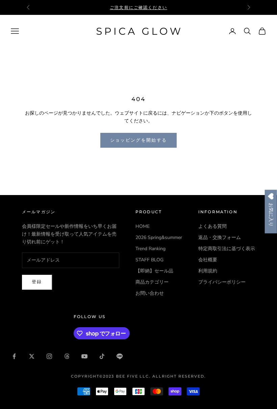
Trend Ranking (150, 248)
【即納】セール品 (154, 271)
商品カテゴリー (152, 282)
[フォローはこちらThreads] (67, 356)
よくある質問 (212, 226)
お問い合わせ (149, 293)
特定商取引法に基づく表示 (226, 248)
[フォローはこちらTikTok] (102, 356)
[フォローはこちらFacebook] (14, 356)
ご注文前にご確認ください (138, 7)
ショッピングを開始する (138, 140)
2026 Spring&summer (158, 237)
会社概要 (207, 260)
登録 (37, 282)
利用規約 (207, 271)
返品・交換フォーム (219, 237)
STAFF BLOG (149, 260)
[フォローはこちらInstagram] (49, 356)
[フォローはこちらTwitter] (31, 356)
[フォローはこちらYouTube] (84, 356)
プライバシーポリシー (222, 282)
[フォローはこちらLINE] (119, 356)
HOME (142, 226)
